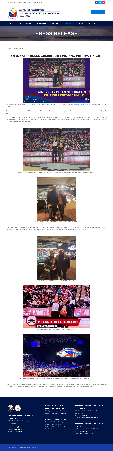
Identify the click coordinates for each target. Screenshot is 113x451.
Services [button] (28, 24)
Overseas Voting (56, 23)
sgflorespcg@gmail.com (86, 433)
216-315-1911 (83, 431)
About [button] (19, 24)
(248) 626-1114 (83, 415)
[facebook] (96, 2)
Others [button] (81, 24)
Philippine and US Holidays (58, 413)
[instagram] (103, 2)
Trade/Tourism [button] (41, 24)
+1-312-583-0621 (18, 429)
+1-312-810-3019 (24, 431)
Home (11, 23)
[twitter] (100, 2)
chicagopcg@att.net (17, 427)
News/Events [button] (69, 24)
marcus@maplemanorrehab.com (88, 417)
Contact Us (98, 12)
